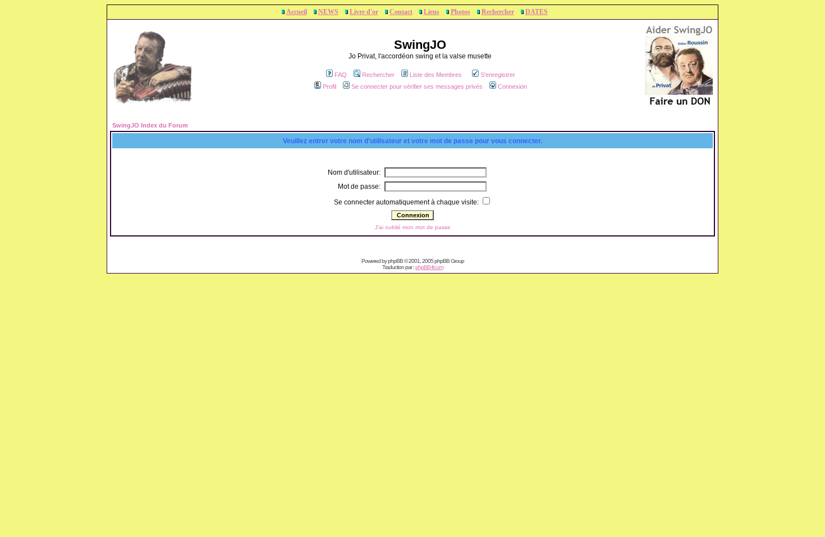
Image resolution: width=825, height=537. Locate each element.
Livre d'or (364, 12)
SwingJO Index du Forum (150, 125)
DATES (536, 12)
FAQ (340, 74)
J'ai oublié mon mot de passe (413, 227)
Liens (431, 12)
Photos (460, 12)
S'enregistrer (497, 74)
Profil (329, 86)
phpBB (395, 261)
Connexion (512, 86)
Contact (400, 12)
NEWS (328, 12)
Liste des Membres (436, 74)
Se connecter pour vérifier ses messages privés (417, 86)
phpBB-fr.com (429, 267)
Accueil (296, 12)
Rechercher (498, 12)
